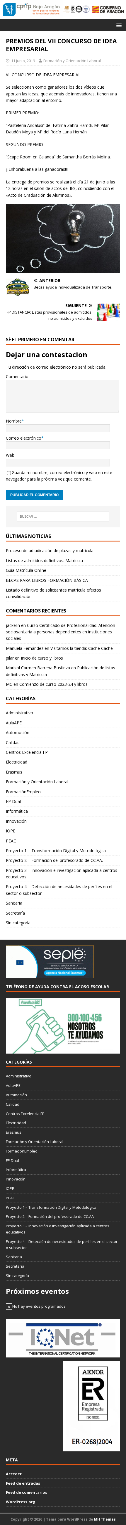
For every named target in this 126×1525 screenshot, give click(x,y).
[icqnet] (63, 1354)
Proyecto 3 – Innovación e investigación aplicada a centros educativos (61, 873)
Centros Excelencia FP (27, 752)
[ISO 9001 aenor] (91, 1448)
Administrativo (19, 713)
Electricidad (16, 762)
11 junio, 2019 (23, 60)
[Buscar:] (63, 516)
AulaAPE (14, 723)
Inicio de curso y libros (42, 658)
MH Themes (105, 1519)
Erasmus (14, 772)
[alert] (63, 1306)
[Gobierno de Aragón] (108, 10)
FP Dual (13, 801)
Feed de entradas (23, 1483)
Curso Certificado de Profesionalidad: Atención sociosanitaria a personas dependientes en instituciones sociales (60, 631)
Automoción (17, 732)
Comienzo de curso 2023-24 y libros (53, 684)
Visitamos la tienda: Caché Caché (81, 648)
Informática (17, 811)
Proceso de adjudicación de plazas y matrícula (49, 550)
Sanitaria (14, 903)
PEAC (11, 841)
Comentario (17, 376)
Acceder (14, 1473)
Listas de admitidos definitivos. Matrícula (44, 560)
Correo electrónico (23, 438)
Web (10, 455)
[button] (118, 25)
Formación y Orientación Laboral (72, 60)
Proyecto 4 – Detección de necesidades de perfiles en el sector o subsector (59, 890)
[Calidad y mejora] (76, 9)
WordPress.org (20, 1501)
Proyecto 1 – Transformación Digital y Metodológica (56, 850)
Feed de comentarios (26, 1492)
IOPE (10, 831)
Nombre (14, 421)
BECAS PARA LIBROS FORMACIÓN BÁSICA (47, 580)
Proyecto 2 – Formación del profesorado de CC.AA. (54, 860)
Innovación (16, 821)
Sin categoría (18, 922)
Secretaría (15, 913)
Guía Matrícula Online (26, 570)
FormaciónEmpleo (23, 791)
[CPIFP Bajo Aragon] (31, 9)
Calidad (13, 742)
